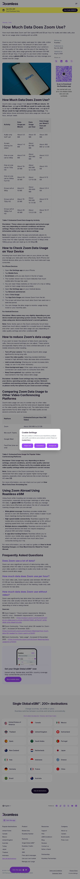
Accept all (52, 445)
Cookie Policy (26, 440)
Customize (40, 445)
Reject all (27, 445)
